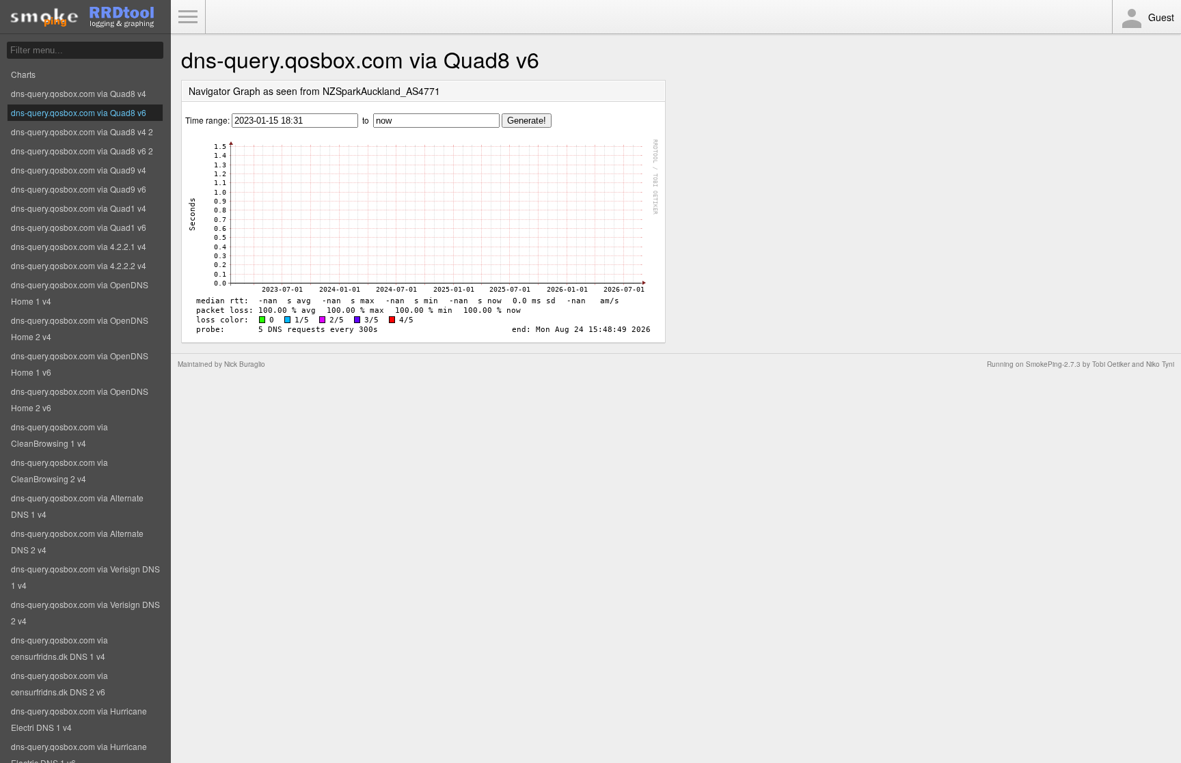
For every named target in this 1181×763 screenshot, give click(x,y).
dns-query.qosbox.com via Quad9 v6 (78, 189)
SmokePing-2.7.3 (1053, 364)
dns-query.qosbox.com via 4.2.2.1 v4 (78, 246)
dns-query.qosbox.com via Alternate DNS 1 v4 (77, 506)
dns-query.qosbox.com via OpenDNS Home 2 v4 (79, 328)
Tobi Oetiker (1111, 364)
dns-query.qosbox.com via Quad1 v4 (78, 208)
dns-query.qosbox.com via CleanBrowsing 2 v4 (59, 470)
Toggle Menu (188, 17)
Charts (23, 74)
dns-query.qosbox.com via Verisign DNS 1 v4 (85, 577)
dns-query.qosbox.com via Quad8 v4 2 (82, 131)
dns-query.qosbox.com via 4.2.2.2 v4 (78, 265)
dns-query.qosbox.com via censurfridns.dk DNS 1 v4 (59, 648)
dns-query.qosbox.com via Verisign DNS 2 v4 (85, 612)
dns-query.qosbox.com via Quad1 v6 (78, 227)
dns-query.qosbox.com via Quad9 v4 (78, 170)
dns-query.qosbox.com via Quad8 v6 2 (82, 150)
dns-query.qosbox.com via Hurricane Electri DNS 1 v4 (79, 719)
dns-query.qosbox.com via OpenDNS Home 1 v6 (79, 364)
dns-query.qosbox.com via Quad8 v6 (78, 112)
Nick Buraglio (244, 364)
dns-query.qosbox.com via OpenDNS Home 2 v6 (79, 399)
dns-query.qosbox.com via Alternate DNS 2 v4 (77, 541)
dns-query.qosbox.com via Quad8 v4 (78, 93)
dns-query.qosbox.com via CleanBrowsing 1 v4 (59, 435)
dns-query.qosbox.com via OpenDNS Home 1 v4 (79, 293)
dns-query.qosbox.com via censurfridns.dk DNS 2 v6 (59, 683)
